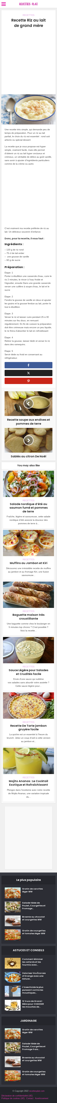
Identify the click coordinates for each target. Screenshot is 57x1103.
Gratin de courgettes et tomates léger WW (33, 932)
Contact (29, 1098)
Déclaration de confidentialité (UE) (17, 1096)
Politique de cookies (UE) (13, 1098)
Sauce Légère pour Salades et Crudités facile (28, 672)
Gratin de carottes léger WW (32, 890)
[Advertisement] (28, 61)
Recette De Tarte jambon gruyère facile (28, 727)
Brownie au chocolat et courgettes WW (33, 918)
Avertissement (41, 1098)
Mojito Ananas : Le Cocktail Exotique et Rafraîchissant (28, 783)
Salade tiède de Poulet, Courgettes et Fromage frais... (33, 1046)
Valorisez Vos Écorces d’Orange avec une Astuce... (34, 976)
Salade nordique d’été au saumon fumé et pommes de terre (29, 507)
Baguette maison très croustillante (28, 616)
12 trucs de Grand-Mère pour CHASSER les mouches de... (33, 1004)
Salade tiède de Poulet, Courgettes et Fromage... (33, 905)
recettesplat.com (36, 1091)
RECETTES (28, 15)
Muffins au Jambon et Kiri (28, 563)
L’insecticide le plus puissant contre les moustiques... (32, 990)
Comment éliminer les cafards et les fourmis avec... (32, 962)
